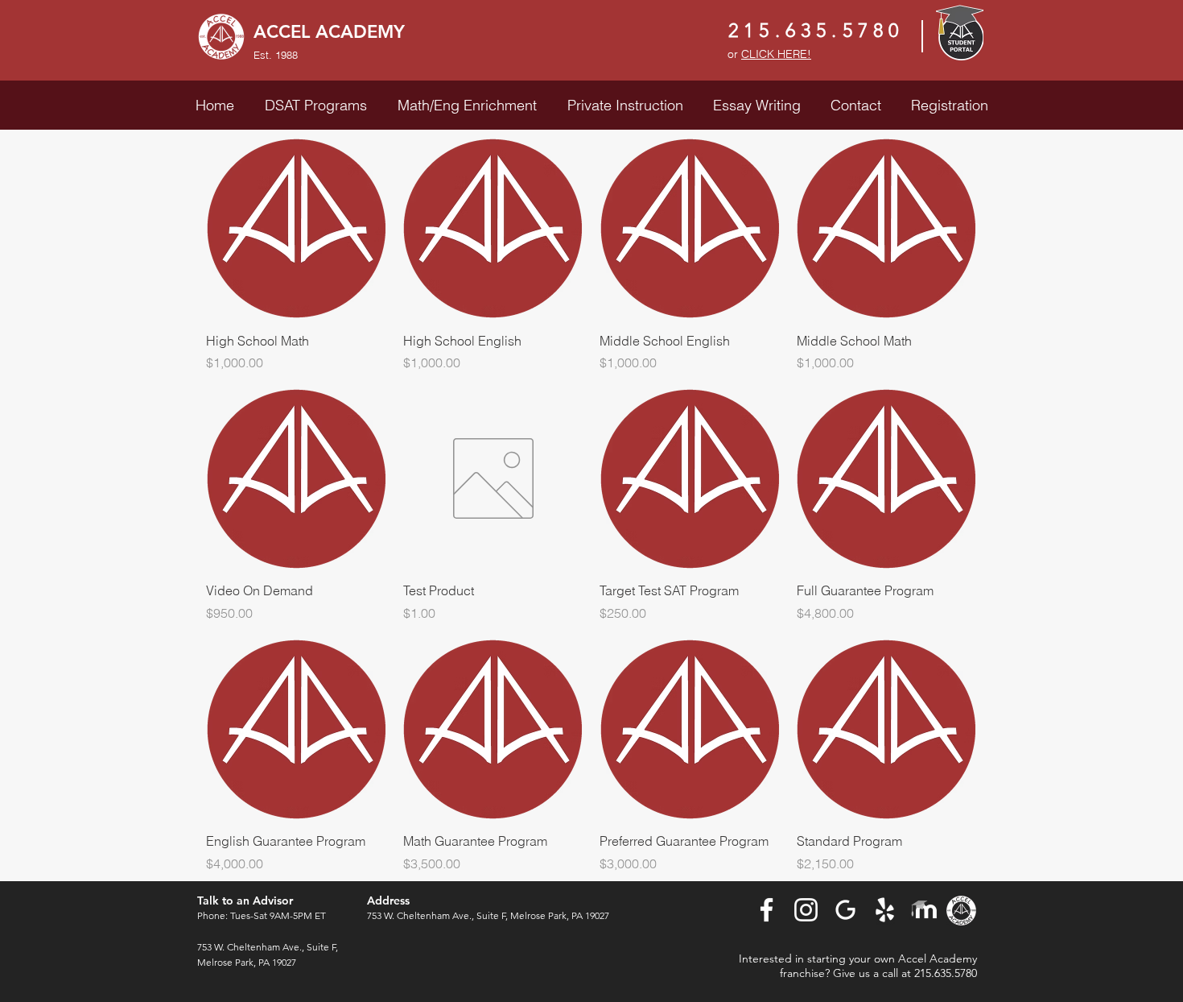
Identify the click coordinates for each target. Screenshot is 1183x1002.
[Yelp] (885, 909)
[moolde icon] (924, 909)
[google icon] (845, 909)
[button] (315, 105)
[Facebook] (766, 909)
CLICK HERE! (776, 54)
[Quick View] (296, 228)
